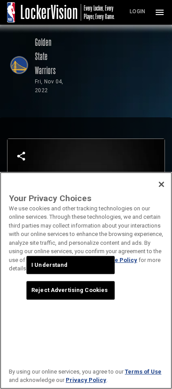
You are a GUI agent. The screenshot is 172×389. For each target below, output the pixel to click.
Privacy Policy (86, 380)
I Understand (49, 265)
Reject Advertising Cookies (69, 290)
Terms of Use (143, 371)
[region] (86, 280)
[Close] (161, 184)
